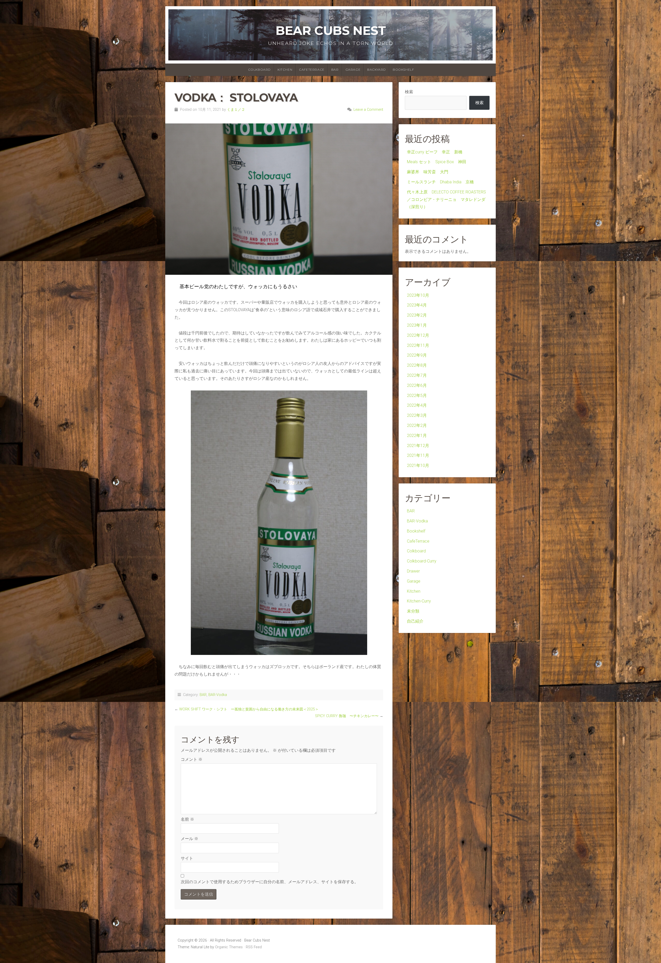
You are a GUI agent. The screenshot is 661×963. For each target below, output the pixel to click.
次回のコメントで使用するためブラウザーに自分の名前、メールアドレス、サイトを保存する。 (269, 881)
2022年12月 (418, 335)
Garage (353, 70)
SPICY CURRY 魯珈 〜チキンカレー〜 (347, 716)
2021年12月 (418, 445)
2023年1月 (417, 325)
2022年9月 (417, 355)
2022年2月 (417, 425)
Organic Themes (229, 947)
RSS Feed (254, 947)
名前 (187, 819)
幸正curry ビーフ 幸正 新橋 (437, 152)
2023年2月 (417, 315)
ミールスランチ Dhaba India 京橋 (440, 181)
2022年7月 (417, 375)
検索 (409, 91)
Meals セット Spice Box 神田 (436, 161)
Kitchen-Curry (419, 601)
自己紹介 (415, 621)
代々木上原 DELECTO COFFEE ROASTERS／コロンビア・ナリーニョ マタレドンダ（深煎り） (446, 199)
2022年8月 (417, 365)
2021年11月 (418, 455)
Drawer (413, 571)
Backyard (376, 70)
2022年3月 (417, 415)
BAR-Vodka (217, 695)
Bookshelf (403, 70)
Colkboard (259, 70)
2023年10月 (418, 295)
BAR (335, 70)
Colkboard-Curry (421, 561)
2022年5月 (417, 395)
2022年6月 (417, 385)
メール (189, 838)
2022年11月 (418, 345)
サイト (187, 858)
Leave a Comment (368, 109)
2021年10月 (418, 465)
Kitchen (285, 70)
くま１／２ (236, 109)
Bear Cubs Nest (331, 30)
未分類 (413, 611)
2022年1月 (417, 435)
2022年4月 (417, 405)
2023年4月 (417, 305)
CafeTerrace (312, 70)
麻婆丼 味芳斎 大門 (427, 171)
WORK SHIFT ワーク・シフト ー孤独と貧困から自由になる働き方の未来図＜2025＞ (250, 709)
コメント (191, 759)
